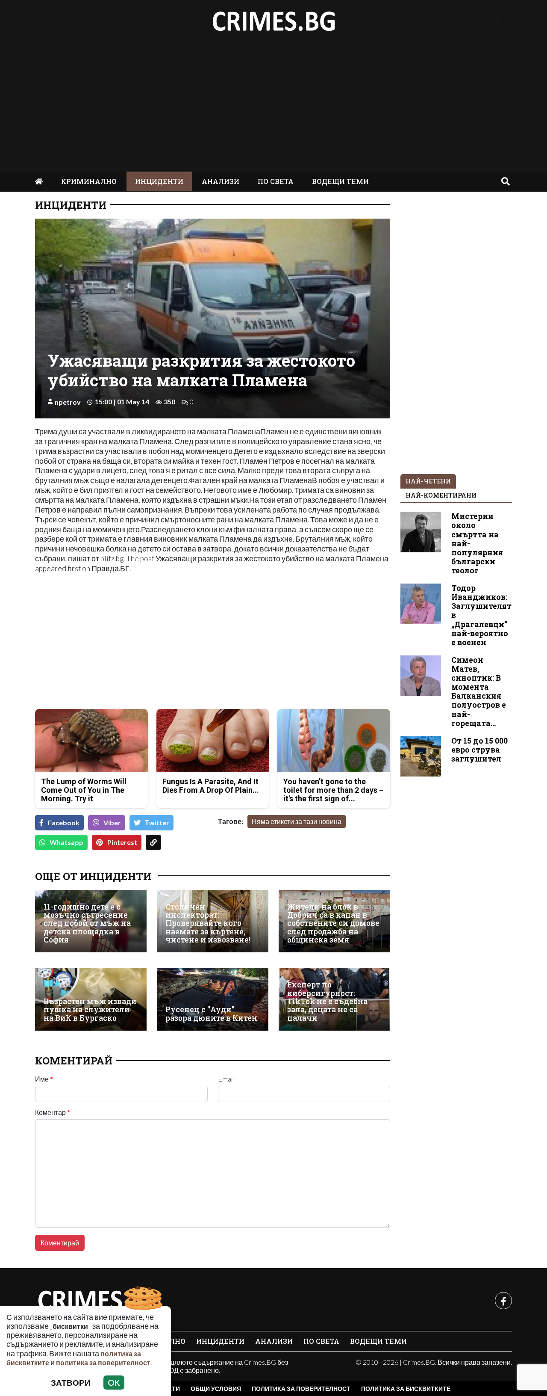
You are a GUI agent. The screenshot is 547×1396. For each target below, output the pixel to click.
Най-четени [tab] (428, 481)
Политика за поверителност (301, 1388)
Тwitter (157, 822)
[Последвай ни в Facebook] (502, 21)
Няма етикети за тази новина (296, 821)
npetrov (68, 402)
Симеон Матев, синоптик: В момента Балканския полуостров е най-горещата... (478, 691)
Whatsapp (66, 842)
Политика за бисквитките (405, 1388)
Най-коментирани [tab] (441, 495)
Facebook (63, 822)
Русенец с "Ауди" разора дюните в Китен (211, 1013)
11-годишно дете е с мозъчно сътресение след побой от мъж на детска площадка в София (87, 923)
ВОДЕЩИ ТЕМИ (340, 181)
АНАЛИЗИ (220, 181)
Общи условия (216, 1388)
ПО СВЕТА (276, 181)
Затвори (71, 1382)
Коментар (52, 1112)
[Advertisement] (273, 107)
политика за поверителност (103, 1362)
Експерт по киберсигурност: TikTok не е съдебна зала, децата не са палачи (327, 1001)
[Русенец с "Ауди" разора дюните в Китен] (212, 999)
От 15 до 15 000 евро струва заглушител (479, 750)
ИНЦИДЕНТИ (159, 181)
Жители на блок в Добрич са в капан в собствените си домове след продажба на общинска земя (333, 923)
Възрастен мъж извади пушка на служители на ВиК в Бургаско (90, 1009)
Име (44, 1079)
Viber (112, 822)
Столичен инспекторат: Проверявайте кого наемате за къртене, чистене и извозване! (207, 923)
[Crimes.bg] (99, 1300)
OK (114, 1382)
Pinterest (122, 842)
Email (226, 1079)
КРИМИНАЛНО (89, 181)
